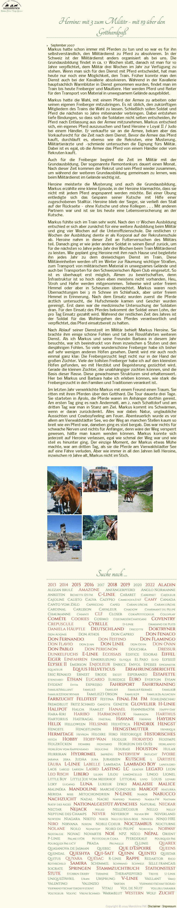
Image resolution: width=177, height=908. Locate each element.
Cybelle (98, 624)
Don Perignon (101, 649)
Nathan (169, 799)
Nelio (99, 810)
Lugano (68, 784)
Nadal (86, 799)
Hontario (104, 744)
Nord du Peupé (119, 828)
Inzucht (150, 754)
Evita (74, 685)
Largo (64, 769)
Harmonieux (111, 714)
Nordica (146, 829)
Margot (148, 789)
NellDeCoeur (125, 809)
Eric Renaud (59, 674)
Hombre (84, 744)
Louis (156, 779)
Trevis (153, 874)
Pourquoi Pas (165, 839)
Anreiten (56, 594)
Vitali (107, 888)
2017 (100, 585)
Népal (151, 834)
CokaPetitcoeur (141, 614)
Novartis (92, 834)
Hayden (166, 719)
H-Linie (166, 704)
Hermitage (61, 734)
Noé (110, 834)
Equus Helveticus (94, 669)
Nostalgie (55, 834)
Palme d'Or (76, 839)
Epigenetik (167, 665)
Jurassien (111, 759)
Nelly (170, 810)
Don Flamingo (157, 639)
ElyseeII (168, 659)
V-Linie (129, 878)
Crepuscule (61, 624)
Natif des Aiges (59, 805)
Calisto (75, 599)
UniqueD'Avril (61, 878)
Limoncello (132, 775)
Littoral (128, 779)
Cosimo (101, 619)
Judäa (80, 759)
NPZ (122, 834)
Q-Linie (141, 843)
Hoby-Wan (94, 739)
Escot (117, 675)
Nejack (78, 809)
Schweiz (138, 864)
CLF (99, 614)
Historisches (160, 734)
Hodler (119, 739)
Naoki (103, 799)
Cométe (57, 619)
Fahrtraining (158, 684)
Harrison (140, 714)
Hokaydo (142, 739)
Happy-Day (167, 710)
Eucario (95, 679)
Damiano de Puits (161, 624)
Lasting (111, 769)
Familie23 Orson (102, 694)
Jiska (66, 760)
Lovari (170, 779)
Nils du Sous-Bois (124, 819)
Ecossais (112, 654)
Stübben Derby (78, 874)
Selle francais (162, 863)
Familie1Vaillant (60, 690)
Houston (146, 749)
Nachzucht (62, 799)
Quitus (54, 858)
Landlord (167, 765)
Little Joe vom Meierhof (93, 779)
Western (134, 893)
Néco (135, 834)
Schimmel (100, 863)
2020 (137, 585)
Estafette (164, 674)
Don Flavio (60, 644)
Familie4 (111, 690)
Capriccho (94, 605)
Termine (102, 874)
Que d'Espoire (135, 848)
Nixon (86, 824)
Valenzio (90, 883)
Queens (167, 848)
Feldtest (87, 699)
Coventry (163, 619)
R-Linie (115, 858)
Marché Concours (118, 789)
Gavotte (103, 705)
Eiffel (168, 654)
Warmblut (112, 893)
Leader (137, 769)
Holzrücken (60, 744)
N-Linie (123, 794)
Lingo (152, 774)
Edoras (150, 654)
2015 (76, 585)
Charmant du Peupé (160, 610)
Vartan (119, 884)
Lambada (112, 764)
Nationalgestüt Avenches (105, 804)
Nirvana (70, 824)
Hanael (117, 709)
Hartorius (58, 719)
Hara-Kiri (57, 714)
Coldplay (167, 614)
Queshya (79, 853)
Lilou (113, 774)
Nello (152, 809)
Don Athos (89, 634)
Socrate (55, 868)
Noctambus (138, 824)
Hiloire (98, 734)
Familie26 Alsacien (161, 694)
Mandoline (83, 789)
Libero (81, 774)
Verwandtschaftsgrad (157, 884)
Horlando (167, 744)
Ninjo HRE (165, 819)
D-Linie (128, 624)
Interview (129, 754)
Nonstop (93, 829)
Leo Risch (58, 774)
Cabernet (148, 595)
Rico (171, 859)
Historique (131, 734)
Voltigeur (55, 894)
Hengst (166, 724)
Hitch (52, 740)
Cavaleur (108, 609)
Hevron (83, 735)
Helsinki (98, 724)
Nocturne (165, 824)
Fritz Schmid (83, 704)
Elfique (125, 660)
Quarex (167, 843)
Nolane (56, 829)
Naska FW (152, 799)
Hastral (105, 719)
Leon (170, 769)
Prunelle (116, 844)
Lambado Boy (140, 764)
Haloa (78, 709)
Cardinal (57, 609)
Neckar (167, 804)
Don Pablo (60, 649)
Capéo (115, 605)
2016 (89, 585)
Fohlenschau (162, 699)
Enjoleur (99, 664)
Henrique (167, 729)
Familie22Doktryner (63, 694)
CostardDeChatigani (129, 619)
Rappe (132, 858)
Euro (135, 679)
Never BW (141, 814)
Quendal (56, 853)
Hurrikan (57, 754)
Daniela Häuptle (66, 629)
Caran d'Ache (137, 605)
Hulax (169, 749)
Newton (54, 819)
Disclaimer (154, 906)
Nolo (75, 828)
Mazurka (168, 790)
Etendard (55, 680)
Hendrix (144, 724)
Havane (125, 719)
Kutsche (135, 759)
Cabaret (128, 594)
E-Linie (90, 654)
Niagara (72, 819)
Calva (90, 599)
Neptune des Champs (67, 814)
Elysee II (57, 664)
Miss (70, 794)
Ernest (83, 674)
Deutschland (107, 629)
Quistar (168, 853)
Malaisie (142, 784)
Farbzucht (60, 699)
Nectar (55, 809)
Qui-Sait (104, 853)
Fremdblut (58, 704)
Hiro (113, 734)
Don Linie (112, 644)
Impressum (169, 906)
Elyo (155, 660)
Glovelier (143, 704)
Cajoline (56, 599)
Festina (107, 699)
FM (144, 699)
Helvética (120, 724)
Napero (118, 799)
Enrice (119, 664)
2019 (125, 585)
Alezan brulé (60, 590)
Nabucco (164, 794)
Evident (55, 684)
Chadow (130, 610)
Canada (167, 599)
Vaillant (153, 878)
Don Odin (138, 644)
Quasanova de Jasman (68, 848)
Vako (171, 879)
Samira (78, 863)
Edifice (132, 654)
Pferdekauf (136, 838)
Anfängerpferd (120, 590)
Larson (77, 769)
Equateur (55, 670)
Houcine (101, 749)
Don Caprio (122, 634)
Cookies (80, 619)
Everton (153, 679)
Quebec (104, 848)
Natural (148, 804)
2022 (150, 585)
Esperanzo (137, 674)
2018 (112, 585)
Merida (54, 794)
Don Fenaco (160, 634)
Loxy (52, 784)
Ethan (74, 679)
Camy (151, 599)
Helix (54, 724)
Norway (166, 829)
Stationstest (160, 868)
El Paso (141, 659)
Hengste (55, 729)
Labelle (92, 764)
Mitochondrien (94, 794)
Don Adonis (57, 635)
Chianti (83, 614)
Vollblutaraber (163, 888)
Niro (53, 824)
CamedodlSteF (129, 600)
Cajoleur (168, 595)
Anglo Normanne (158, 590)
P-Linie (54, 838)
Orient (168, 834)
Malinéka (56, 789)
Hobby (70, 739)
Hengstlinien (88, 729)
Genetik (120, 704)
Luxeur (105, 784)
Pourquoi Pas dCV (62, 844)
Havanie (145, 719)
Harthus (165, 714)
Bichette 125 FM (81, 595)
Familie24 (132, 694)
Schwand (120, 864)
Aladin (166, 585)
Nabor (142, 794)
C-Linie (106, 594)
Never (98, 814)
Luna (86, 784)
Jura (94, 760)
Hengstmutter (130, 729)
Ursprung (105, 878)
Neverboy (120, 814)
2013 (52, 585)
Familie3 (89, 690)
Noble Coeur (108, 824)
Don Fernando (66, 639)
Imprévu (107, 754)
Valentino (57, 883)
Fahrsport (122, 684)
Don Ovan (164, 644)
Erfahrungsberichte (150, 669)
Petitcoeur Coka (105, 839)
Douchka (137, 649)
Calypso (107, 599)
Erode (101, 674)
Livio (144, 779)
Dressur (166, 649)
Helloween (75, 724)
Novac (73, 834)
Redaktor (154, 858)
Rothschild (57, 864)
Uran (85, 879)
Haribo (81, 714)
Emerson (78, 664)
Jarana (53, 760)
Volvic (71, 894)
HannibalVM (142, 709)
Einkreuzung (103, 659)
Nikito (89, 819)
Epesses (150, 664)
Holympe (167, 739)
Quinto (147, 853)
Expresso (94, 684)
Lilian (98, 775)
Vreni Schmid (89, 894)
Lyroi (122, 784)
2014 (63, 585)
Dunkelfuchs (63, 654)
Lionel (169, 774)
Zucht (166, 893)
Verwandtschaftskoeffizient (71, 888)
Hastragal (83, 719)
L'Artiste (166, 759)
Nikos (103, 819)
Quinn (126, 853)
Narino (134, 799)
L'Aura (54, 764)
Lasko (92, 769)
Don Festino (112, 639)
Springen (80, 868)
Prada (93, 843)
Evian (170, 679)
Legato (154, 769)
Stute (54, 873)
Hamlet (96, 709)
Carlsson (82, 609)
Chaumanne (59, 614)
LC (126, 769)
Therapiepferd (128, 873)
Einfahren (75, 659)
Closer (115, 614)
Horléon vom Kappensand (68, 749)
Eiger (54, 659)
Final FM (127, 699)
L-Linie (72, 764)
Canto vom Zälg (64, 604)
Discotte (136, 629)
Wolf (151, 893)
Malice (166, 784)
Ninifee (147, 819)
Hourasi (122, 749)
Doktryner (162, 629)
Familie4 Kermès (140, 690)
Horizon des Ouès (135, 744)
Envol (135, 664)
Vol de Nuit (132, 888)
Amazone (89, 590)
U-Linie (170, 874)
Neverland (164, 814)
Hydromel (83, 754)
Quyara (73, 858)
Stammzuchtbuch (118, 868)
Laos (52, 769)
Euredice (116, 679)
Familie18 (168, 690)
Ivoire (168, 754)
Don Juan (86, 644)
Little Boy (57, 779)
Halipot (57, 709)
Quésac (95, 858)
